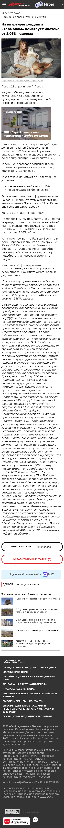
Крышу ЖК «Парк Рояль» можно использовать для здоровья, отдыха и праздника (35, 643)
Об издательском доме (19, 667)
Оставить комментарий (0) (32, 559)
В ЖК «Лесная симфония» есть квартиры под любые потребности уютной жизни (36, 621)
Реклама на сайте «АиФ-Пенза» (25, 684)
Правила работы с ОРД (19, 688)
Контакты (36, 701)
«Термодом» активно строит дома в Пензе (37, 630)
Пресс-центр (47, 667)
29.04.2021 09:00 (10, 13)
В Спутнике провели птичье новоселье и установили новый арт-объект (37, 610)
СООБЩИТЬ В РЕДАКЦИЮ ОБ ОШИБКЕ (27, 716)
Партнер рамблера (31, 812)
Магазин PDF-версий (17, 672)
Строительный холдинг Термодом (22, 80)
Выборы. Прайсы (14, 701)
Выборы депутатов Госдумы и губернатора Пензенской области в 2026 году (28, 708)
